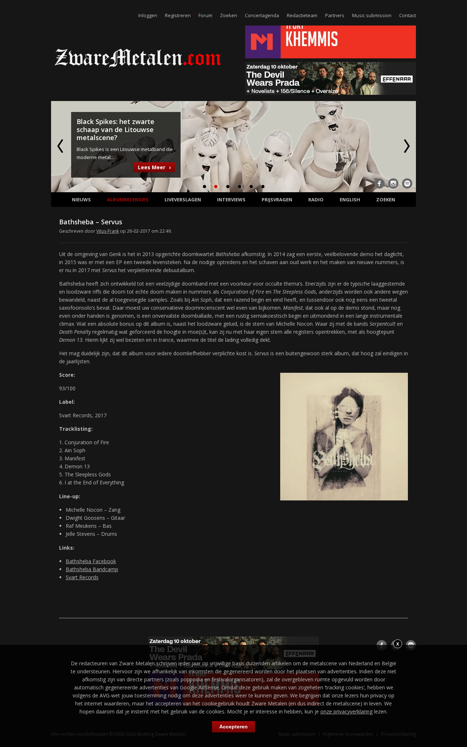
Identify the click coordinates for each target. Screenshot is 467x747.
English (350, 199)
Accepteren (233, 726)
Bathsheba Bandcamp (92, 569)
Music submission (371, 15)
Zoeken (228, 15)
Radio (316, 199)
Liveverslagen (183, 199)
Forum (205, 15)
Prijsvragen (277, 199)
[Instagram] (393, 183)
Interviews (231, 199)
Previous (61, 146)
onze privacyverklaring (346, 711)
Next (406, 146)
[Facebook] (379, 183)
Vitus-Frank (107, 231)
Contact (407, 15)
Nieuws (81, 199)
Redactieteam (302, 15)
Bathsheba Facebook (91, 561)
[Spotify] (407, 183)
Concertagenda (262, 15)
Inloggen (147, 15)
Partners (334, 15)
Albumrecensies (127, 199)
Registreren (178, 15)
